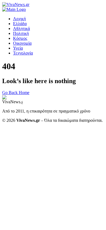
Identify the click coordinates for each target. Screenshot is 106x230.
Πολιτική (21, 33)
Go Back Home (15, 92)
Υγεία (18, 48)
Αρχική (19, 18)
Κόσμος (20, 38)
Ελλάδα (20, 23)
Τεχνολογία (23, 53)
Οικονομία (22, 43)
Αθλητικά (21, 28)
